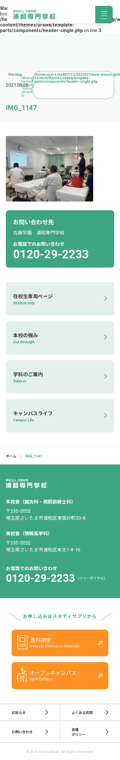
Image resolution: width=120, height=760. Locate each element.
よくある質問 (82, 713)
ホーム (11, 456)
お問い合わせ (22, 732)
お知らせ (19, 713)
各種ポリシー (79, 732)
